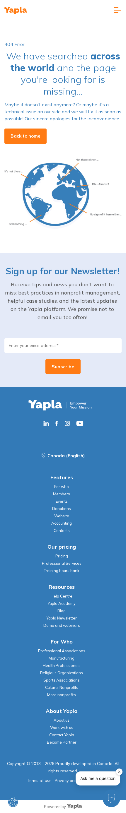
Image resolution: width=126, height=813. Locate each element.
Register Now (63, 445)
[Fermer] (119, 772)
